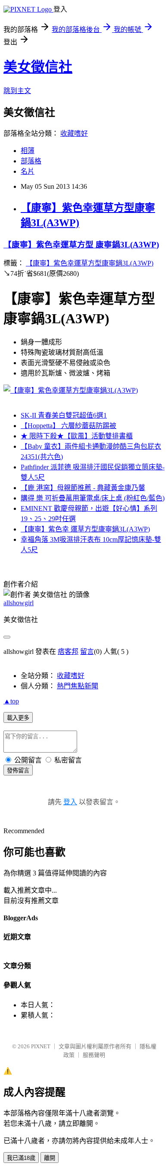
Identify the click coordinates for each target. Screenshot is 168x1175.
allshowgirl (18, 602)
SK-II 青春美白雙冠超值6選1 (64, 415)
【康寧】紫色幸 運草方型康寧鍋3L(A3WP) (85, 529)
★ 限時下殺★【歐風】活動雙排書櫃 (77, 436)
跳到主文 (17, 90)
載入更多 (18, 718)
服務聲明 (94, 1055)
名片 (27, 171)
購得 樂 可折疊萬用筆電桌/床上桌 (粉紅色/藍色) (93, 498)
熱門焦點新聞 (77, 686)
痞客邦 (68, 651)
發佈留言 (18, 770)
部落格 (31, 161)
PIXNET (40, 1046)
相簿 (27, 150)
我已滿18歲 (21, 1158)
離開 (49, 1158)
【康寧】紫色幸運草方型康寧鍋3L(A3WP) (89, 263)
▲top (11, 701)
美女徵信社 (37, 67)
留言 (87, 651)
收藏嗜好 (74, 133)
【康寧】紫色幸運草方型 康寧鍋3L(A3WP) (81, 244)
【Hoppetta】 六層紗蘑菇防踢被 (68, 425)
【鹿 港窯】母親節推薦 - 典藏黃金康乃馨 (83, 487)
